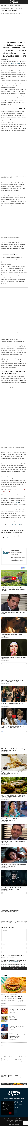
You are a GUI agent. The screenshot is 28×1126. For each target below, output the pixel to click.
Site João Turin (18, 524)
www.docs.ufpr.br (11, 524)
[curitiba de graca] (6, 556)
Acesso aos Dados (14, 1121)
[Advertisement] (14, 27)
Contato (16, 1118)
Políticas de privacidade (13, 961)
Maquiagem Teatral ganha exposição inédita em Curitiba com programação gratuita (17, 1036)
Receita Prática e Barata (5, 994)
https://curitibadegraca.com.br (16, 552)
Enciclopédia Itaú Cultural (6, 526)
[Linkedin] (20, 16)
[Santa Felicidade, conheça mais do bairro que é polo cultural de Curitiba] (7, 1069)
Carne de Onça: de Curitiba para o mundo (6, 1057)
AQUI (7, 537)
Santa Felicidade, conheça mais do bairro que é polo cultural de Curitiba (6, 1075)
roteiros (17, 502)
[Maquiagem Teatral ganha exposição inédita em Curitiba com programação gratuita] (4, 1036)
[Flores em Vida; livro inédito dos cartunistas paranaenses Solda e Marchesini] (21, 1051)
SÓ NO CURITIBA (17, 5)
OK (10, 1113)
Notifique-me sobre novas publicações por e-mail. (14, 966)
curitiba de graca (6, 13)
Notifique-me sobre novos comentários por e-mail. (14, 964)
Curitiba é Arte (3, 5)
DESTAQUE (11, 1024)
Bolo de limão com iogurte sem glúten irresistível (16, 1018)
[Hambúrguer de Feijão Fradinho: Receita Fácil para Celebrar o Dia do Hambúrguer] (13, 985)
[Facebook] (7, 16)
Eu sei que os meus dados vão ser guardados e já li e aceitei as (13, 961)
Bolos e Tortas (11, 1016)
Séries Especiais (10, 5)
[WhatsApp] (17, 16)
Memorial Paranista (16, 63)
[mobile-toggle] (2, 2)
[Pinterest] (14, 16)
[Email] (23, 16)
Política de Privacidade (8, 1120)
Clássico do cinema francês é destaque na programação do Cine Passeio (21, 922)
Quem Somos (11, 1118)
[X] (10, 16)
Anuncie (20, 1118)
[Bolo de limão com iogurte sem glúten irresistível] (4, 1019)
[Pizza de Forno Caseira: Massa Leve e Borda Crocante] (4, 1011)
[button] (26, 2)
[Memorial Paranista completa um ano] (21, 1069)
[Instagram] (16, 1111)
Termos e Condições (18, 1120)
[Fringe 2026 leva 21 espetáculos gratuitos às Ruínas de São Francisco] (4, 1027)
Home (5, 1118)
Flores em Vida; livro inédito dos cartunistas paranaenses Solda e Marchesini (20, 1058)
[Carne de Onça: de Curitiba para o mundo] (7, 1051)
